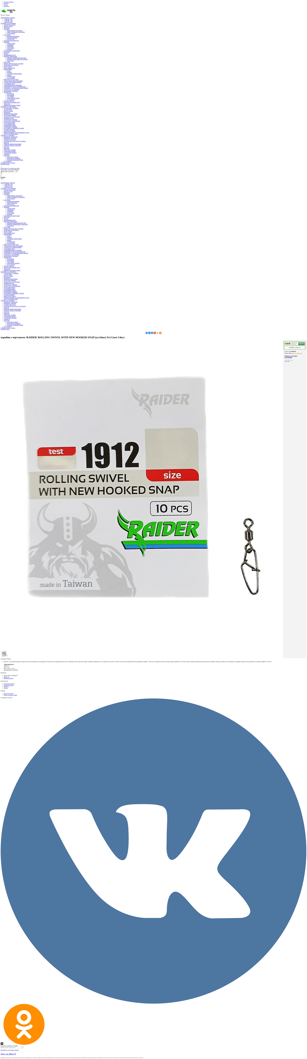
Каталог (5, 15)
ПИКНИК (6, 148)
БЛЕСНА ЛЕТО (8, 26)
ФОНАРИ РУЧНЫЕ (12, 157)
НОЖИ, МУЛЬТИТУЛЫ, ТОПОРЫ (13, 63)
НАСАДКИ (7, 62)
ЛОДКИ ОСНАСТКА (10, 140)
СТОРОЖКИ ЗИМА (9, 124)
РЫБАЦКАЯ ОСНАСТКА (11, 79)
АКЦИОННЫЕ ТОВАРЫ (8, 17)
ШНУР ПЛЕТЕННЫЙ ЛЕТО (12, 102)
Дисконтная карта (9, 685)
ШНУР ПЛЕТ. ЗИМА (10, 131)
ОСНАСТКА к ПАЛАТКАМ (12, 117)
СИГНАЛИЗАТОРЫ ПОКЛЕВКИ (13, 81)
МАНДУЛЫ (10, 61)
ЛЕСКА (6, 53)
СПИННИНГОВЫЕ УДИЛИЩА (13, 85)
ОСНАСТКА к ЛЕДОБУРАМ (12, 121)
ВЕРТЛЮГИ (10, 94)
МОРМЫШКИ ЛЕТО (10, 55)
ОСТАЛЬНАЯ (11, 99)
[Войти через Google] (157, 333)
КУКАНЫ (7, 52)
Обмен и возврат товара (10, 695)
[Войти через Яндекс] (155, 333)
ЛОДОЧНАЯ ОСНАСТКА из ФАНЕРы (15, 141)
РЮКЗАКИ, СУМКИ (10, 150)
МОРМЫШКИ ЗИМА (10, 125)
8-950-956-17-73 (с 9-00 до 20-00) (9, 1050)
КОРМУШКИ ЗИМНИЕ (10, 127)
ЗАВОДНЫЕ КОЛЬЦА (13, 98)
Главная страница (9, 2)
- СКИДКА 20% (8, 20)
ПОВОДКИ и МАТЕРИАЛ (11, 65)
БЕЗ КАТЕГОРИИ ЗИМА (11, 134)
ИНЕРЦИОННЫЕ (12, 38)
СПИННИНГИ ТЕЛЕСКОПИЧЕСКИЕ (15, 86)
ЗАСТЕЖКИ (10, 96)
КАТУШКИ (7, 35)
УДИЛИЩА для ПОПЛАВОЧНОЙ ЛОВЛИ (16, 88)
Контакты (6, 6)
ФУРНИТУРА (8, 92)
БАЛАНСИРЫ (8, 109)
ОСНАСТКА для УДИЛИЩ (11, 89)
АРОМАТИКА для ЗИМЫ (11, 108)
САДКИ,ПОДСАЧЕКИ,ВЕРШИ (12, 82)
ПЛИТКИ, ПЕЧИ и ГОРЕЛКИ (12, 145)
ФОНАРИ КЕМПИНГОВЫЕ (15, 160)
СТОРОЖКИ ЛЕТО (9, 84)
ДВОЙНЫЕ (10, 45)
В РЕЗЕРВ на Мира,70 (295, 347)
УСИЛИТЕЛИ (11, 76)
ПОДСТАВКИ (8, 66)
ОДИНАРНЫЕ (11, 43)
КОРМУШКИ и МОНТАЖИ (12, 50)
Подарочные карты (9, 683)
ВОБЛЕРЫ (7, 27)
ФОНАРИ (6, 155)
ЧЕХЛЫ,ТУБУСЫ (9, 101)
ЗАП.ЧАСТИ (10, 39)
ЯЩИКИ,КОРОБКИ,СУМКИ (12, 105)
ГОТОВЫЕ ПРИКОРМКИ (14, 73)
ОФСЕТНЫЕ (10, 48)
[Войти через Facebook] (152, 333)
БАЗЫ (8, 71)
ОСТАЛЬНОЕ (8, 161)
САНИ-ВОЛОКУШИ (10, 151)
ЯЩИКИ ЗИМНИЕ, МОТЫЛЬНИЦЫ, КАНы (16, 132)
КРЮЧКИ (6, 42)
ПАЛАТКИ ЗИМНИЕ (10, 115)
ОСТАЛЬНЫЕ (11, 33)
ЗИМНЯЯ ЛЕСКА (9, 118)
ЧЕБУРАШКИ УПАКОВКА (14, 30)
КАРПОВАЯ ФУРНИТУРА (11, 40)
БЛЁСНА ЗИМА (8, 111)
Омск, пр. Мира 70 (8, 1054)
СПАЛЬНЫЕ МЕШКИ (10, 152)
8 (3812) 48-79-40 (15, 168)
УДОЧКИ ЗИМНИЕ (9, 129)
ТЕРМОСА (7, 154)
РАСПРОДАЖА (5, 164)
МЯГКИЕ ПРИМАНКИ (10, 56)
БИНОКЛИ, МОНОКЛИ (11, 137)
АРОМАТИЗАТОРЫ (9, 25)
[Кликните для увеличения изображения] (142, 495)
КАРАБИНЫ (10, 95)
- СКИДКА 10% (8, 19)
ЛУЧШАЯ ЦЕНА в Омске (8, 163)
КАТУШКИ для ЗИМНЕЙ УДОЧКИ (14, 128)
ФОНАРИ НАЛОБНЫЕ (13, 158)
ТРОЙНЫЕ (10, 46)
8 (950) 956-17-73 (5, 168)
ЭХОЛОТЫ (7, 104)
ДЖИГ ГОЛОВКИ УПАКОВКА (16, 32)
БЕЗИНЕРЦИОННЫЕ (13, 36)
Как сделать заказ (8, 693)
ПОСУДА (6, 147)
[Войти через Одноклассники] (160, 333)
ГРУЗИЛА (7, 29)
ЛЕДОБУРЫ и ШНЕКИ (10, 119)
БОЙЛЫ (9, 72)
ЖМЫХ (9, 75)
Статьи (6, 5)
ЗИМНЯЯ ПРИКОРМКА (11, 114)
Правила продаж (8, 678)
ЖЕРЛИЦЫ (7, 112)
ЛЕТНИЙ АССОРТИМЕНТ (8, 23)
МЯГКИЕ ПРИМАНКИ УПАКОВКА (17, 59)
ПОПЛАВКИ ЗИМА (9, 122)
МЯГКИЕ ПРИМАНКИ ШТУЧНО (16, 58)
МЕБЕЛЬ (6, 142)
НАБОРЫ (9, 49)
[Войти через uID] (146, 333)
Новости (6, 3)
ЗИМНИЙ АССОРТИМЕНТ (8, 106)
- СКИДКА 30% (8, 22)
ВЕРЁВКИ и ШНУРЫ (10, 138)
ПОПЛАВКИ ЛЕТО (9, 68)
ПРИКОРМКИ (8, 69)
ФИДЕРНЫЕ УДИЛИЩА (11, 91)
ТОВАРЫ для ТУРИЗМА (8, 135)
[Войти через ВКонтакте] (149, 333)
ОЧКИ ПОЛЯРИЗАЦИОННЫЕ (12, 144)
